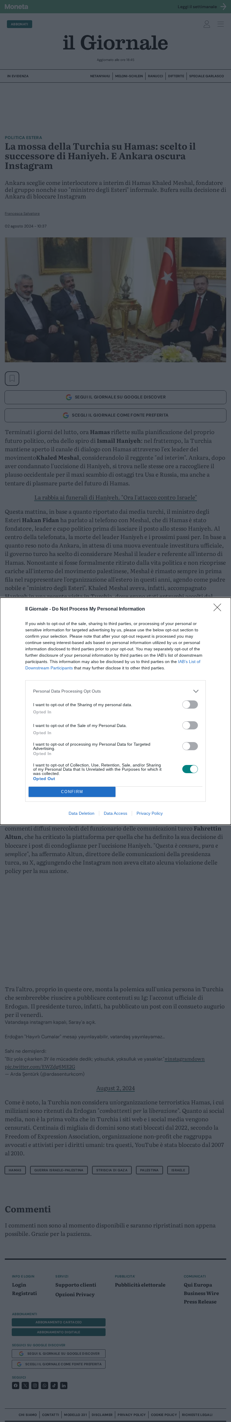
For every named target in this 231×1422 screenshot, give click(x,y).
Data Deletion (81, 813)
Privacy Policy (150, 813)
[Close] (219, 609)
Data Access (115, 813)
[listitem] (115, 691)
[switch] (190, 704)
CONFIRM (72, 791)
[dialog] (115, 711)
